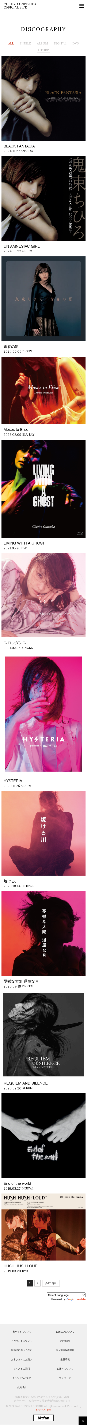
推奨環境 (65, 1359)
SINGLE (25, 43)
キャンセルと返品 (21, 1377)
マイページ (65, 1377)
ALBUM (42, 43)
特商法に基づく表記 (21, 1350)
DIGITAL (60, 43)
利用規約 (65, 1340)
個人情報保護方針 (65, 1350)
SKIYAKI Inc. (43, 1409)
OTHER (43, 50)
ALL (11, 43)
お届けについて (65, 1368)
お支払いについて (65, 1331)
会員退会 (21, 1387)
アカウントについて (21, 1340)
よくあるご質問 (22, 1368)
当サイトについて (21, 1331)
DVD (75, 43)
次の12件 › (51, 1283)
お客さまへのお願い (21, 1359)
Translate (80, 1299)
